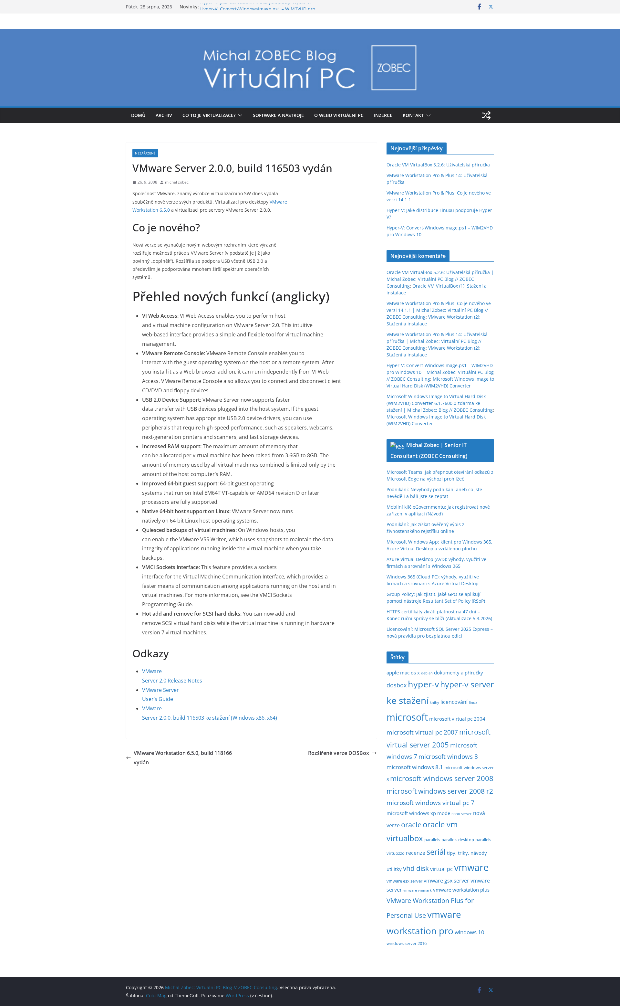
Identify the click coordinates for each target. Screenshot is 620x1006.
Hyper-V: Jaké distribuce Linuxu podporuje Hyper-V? (256, 7)
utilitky (394, 869)
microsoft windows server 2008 (441, 778)
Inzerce (383, 115)
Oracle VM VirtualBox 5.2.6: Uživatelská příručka (438, 165)
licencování (454, 701)
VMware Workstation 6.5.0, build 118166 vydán (183, 757)
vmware (471, 867)
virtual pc (441, 869)
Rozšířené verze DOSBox (338, 753)
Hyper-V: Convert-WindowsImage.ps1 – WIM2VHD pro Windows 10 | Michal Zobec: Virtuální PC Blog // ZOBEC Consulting (440, 372)
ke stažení (408, 700)
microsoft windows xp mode (418, 813)
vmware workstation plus (461, 889)
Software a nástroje (278, 115)
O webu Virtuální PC (339, 115)
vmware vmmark (417, 890)
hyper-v (423, 684)
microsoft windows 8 (448, 756)
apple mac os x (403, 672)
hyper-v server (467, 684)
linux (473, 702)
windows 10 (469, 932)
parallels (432, 839)
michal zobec (177, 182)
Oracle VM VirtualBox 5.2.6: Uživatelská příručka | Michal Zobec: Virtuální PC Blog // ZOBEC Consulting (440, 279)
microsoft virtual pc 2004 (457, 718)
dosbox (397, 685)
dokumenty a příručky (458, 672)
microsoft (407, 717)
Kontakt (413, 115)
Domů (138, 115)
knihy (434, 702)
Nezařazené (145, 153)
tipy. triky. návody (467, 853)
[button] (239, 115)
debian (427, 673)
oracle (411, 824)
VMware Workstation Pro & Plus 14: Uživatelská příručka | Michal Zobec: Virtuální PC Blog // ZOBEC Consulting (437, 341)
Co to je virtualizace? (208, 115)
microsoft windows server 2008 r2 (440, 791)
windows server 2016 (407, 943)
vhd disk (416, 868)
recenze (415, 852)
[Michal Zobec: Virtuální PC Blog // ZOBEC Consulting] (310, 33)
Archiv (164, 115)
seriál (436, 852)
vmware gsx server (446, 880)
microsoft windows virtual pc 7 (430, 803)
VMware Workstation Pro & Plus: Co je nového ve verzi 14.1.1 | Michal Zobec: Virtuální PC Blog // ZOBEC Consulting (439, 310)
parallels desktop (457, 839)
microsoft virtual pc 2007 (422, 732)
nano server (461, 813)
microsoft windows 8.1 (415, 767)
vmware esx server (404, 881)
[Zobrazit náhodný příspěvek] (486, 115)
